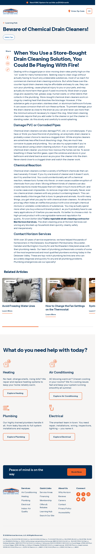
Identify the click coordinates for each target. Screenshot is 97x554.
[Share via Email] (8, 63)
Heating (25, 496)
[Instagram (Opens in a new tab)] (88, 494)
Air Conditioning (29, 492)
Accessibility (64, 512)
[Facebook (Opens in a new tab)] (78, 494)
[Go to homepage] (10, 11)
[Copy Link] (8, 70)
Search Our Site (47, 515)
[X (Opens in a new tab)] (83, 494)
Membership (46, 500)
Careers (62, 500)
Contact (62, 504)
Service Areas (46, 492)
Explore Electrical (62, 437)
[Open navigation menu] (89, 11)
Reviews (62, 496)
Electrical (25, 504)
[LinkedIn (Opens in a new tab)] (83, 499)
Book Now (76, 472)
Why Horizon (64, 492)
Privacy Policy (64, 508)
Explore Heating (15, 393)
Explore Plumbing (16, 437)
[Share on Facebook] (8, 57)
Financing (44, 496)
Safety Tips (9, 37)
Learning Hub (11, 23)
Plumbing (25, 500)
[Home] (11, 491)
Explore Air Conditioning (65, 396)
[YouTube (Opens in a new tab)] (78, 499)
